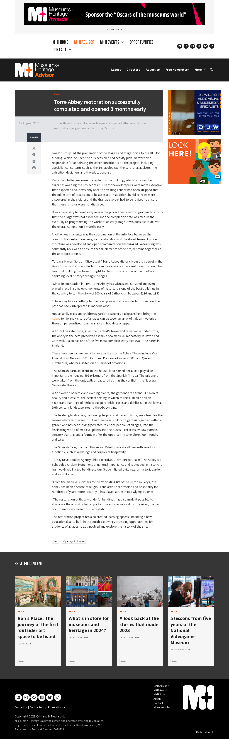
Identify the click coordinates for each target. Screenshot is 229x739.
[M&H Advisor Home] (37, 70)
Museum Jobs (162, 707)
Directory (133, 69)
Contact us (21, 707)
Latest (116, 69)
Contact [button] (59, 50)
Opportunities (142, 42)
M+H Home (60, 42)
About (157, 699)
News (56, 541)
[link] (38, 591)
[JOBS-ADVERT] (194, 161)
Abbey (56, 318)
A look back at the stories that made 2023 (139, 624)
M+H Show (160, 694)
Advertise (153, 69)
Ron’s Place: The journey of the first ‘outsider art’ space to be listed (38, 627)
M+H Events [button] (110, 42)
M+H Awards (161, 690)
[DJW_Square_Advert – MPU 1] (194, 112)
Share (34, 137)
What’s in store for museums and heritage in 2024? (89, 624)
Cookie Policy (38, 707)
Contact (158, 703)
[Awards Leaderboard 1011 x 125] (114, 14)
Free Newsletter (177, 69)
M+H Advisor (84, 42)
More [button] (198, 69)
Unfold (210, 732)
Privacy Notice (56, 707)
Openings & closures (74, 541)
